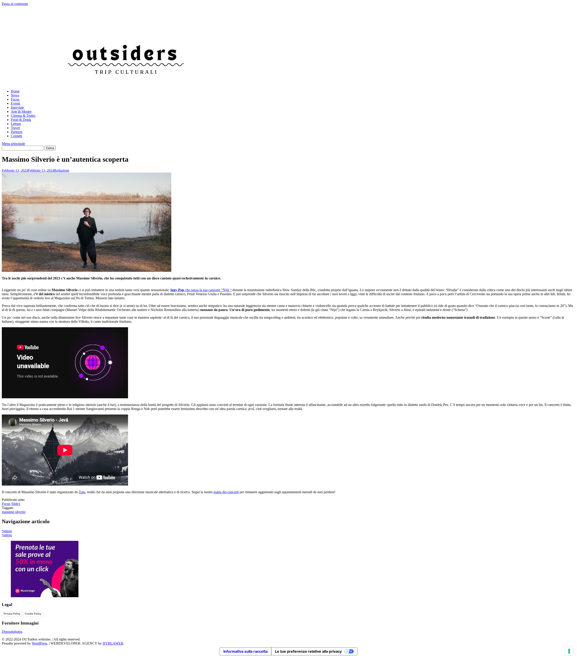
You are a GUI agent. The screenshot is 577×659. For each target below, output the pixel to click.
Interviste (17, 107)
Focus (15, 99)
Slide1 (15, 504)
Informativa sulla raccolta (245, 651)
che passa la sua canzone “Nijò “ (200, 290)
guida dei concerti (226, 492)
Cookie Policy (33, 613)
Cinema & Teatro (23, 116)
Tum (82, 492)
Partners (16, 132)
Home (15, 91)
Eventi (15, 103)
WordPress (39, 643)
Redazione (61, 170)
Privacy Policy (12, 613)
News (15, 95)
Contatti (16, 136)
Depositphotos (12, 632)
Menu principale (13, 143)
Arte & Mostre (21, 111)
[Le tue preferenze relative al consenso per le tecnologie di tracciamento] (569, 651)
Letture (16, 124)
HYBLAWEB (113, 643)
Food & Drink (21, 120)
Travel (15, 128)
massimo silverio (13, 512)
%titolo (7, 531)
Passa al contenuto (15, 4)
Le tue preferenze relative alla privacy (308, 651)
